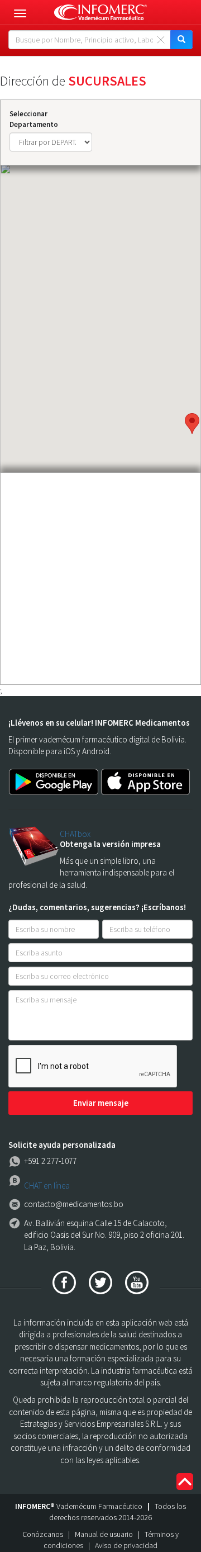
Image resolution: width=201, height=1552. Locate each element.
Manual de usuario (104, 1534)
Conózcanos (42, 1534)
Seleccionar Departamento (33, 119)
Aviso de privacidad (126, 1545)
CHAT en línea (47, 1185)
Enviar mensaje (100, 1102)
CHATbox (75, 834)
